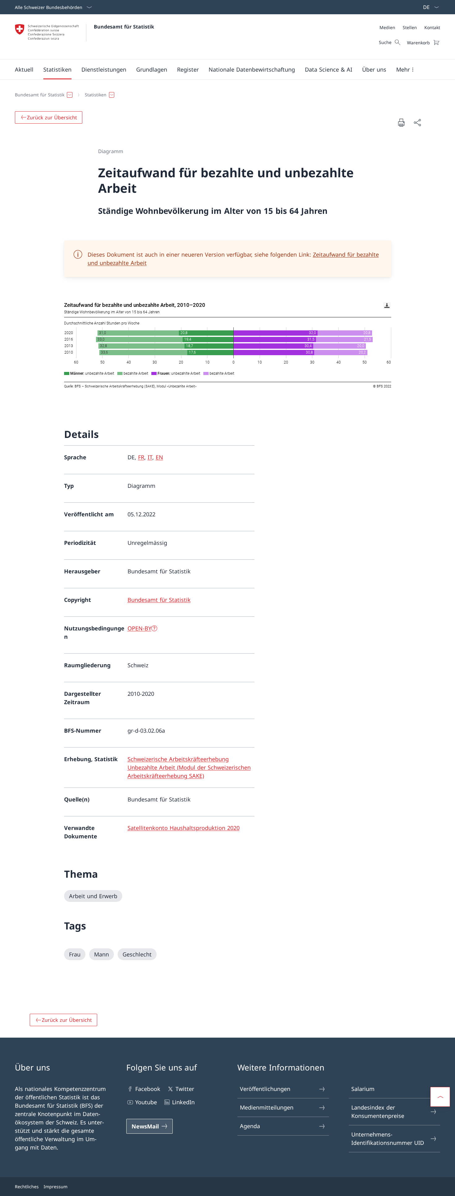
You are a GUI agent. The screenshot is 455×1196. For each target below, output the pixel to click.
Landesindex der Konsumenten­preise (377, 1111)
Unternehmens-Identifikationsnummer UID (387, 1138)
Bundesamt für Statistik (124, 26)
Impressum (55, 1186)
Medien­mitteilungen (266, 1107)
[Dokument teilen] (417, 122)
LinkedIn (183, 1102)
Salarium (363, 1088)
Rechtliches (27, 1186)
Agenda (250, 1126)
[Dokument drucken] (401, 122)
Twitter (185, 1088)
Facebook (147, 1088)
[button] (24, 69)
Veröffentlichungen (265, 1088)
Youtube (146, 1102)
